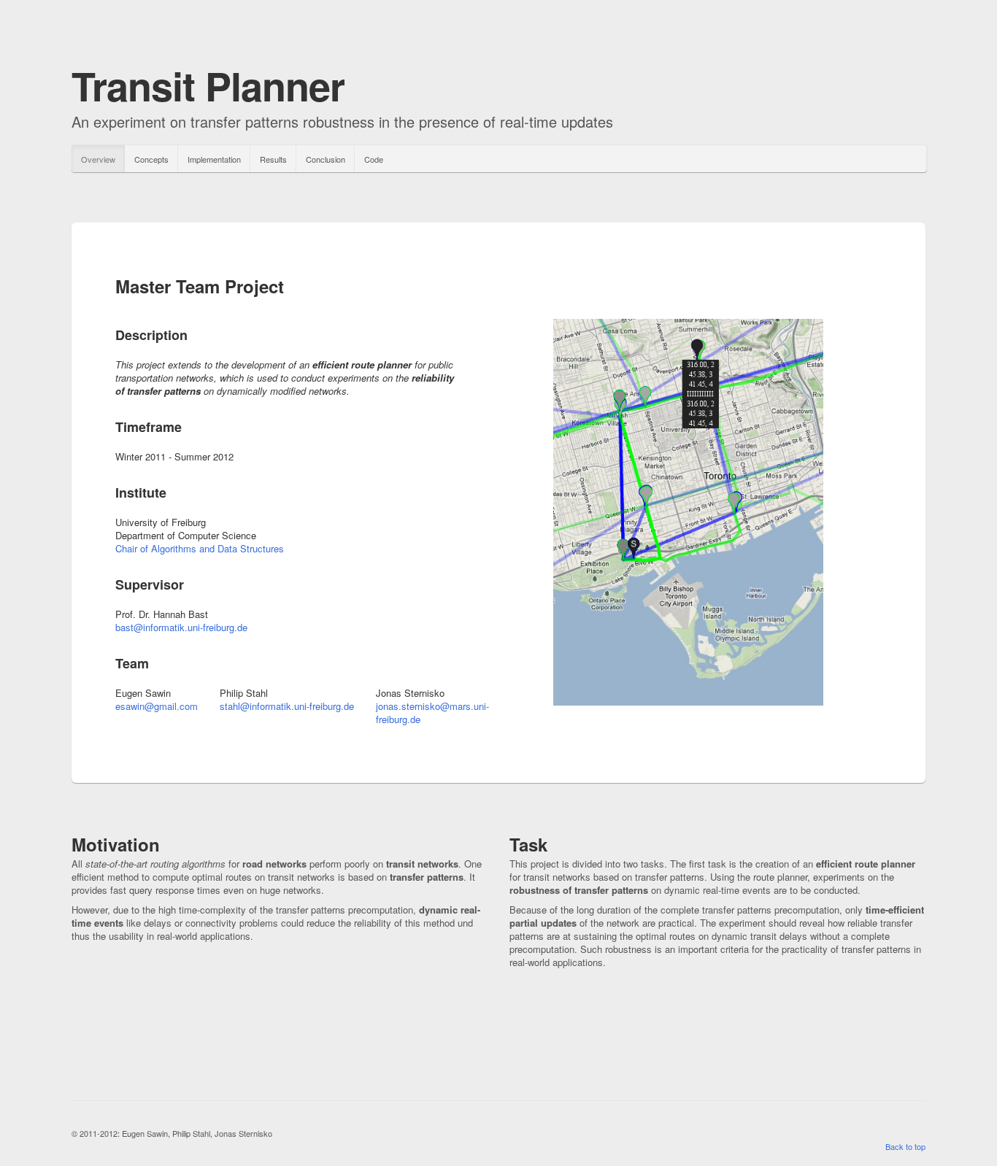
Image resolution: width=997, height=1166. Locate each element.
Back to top (905, 1146)
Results (273, 159)
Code (373, 159)
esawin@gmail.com (156, 706)
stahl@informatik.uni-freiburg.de (287, 706)
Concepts (151, 159)
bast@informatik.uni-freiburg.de (181, 627)
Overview (98, 159)
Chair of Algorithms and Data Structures (199, 548)
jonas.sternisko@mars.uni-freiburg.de (432, 712)
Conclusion (325, 159)
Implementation (214, 159)
